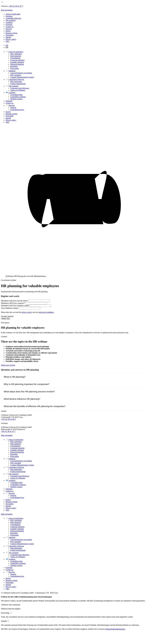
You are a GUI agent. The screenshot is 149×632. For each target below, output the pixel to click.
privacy (27, 312)
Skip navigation (6, 10)
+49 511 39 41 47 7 (8, 431)
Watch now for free (8, 365)
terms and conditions (46, 312)
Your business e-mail (15, 306)
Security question (7, 316)
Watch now (5, 318)
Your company (13, 303)
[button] (5, 605)
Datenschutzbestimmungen (115, 629)
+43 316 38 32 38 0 (8, 419)
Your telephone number (10, 308)
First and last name (14, 301)
